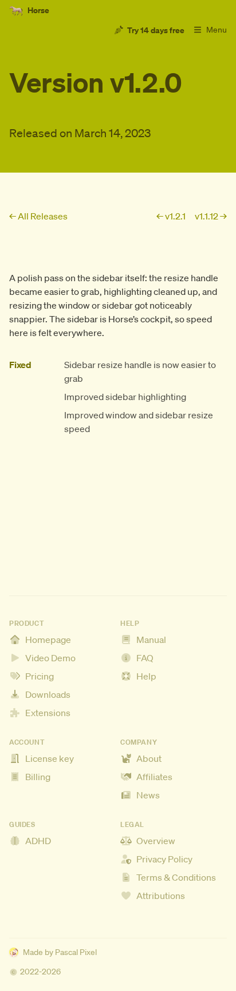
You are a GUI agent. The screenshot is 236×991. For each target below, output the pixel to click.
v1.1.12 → (211, 216)
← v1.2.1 (171, 216)
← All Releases (38, 216)
